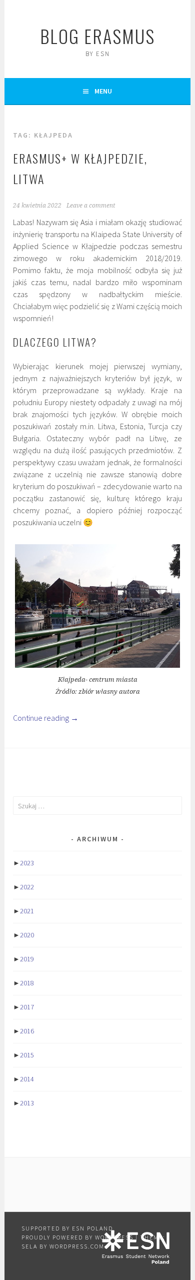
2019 (27, 958)
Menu (103, 91)
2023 (27, 862)
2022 (27, 886)
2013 (27, 1102)
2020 (27, 934)
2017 (27, 1006)
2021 (27, 910)
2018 (27, 982)
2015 (27, 1054)
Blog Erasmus (97, 36)
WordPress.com (77, 1246)
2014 (27, 1078)
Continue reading (45, 718)
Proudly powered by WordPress (78, 1237)
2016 (27, 1030)
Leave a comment (90, 205)
